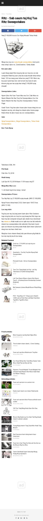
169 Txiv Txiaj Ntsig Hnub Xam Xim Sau (25, 408)
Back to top (21, 512)
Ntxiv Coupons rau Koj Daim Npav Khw (25, 335)
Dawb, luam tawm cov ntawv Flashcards (25, 391)
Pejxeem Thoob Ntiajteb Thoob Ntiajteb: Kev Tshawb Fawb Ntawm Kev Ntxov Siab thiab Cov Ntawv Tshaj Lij (27, 371)
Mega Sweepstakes (23, 121)
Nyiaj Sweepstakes (8, 121)
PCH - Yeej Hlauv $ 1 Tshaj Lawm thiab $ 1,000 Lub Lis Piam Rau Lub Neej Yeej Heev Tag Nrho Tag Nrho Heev (26, 298)
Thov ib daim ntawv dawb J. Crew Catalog (26, 343)
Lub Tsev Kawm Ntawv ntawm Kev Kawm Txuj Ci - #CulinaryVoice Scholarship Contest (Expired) (27, 280)
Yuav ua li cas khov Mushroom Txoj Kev (25, 352)
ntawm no (7, 221)
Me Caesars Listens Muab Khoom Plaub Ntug (27, 287)
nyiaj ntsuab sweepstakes (23, 62)
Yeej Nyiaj (8, 14)
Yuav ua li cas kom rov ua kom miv (23, 382)
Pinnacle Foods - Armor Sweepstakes (25, 261)
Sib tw (3, 14)
